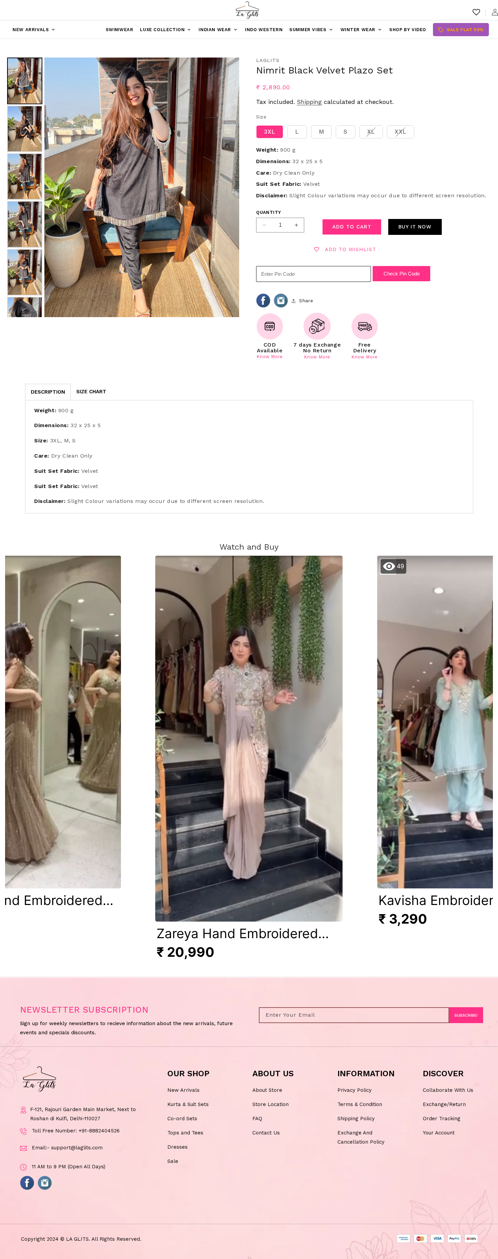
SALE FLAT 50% (461, 30)
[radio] (269, 132)
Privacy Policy (354, 1090)
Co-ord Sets (182, 1118)
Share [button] (306, 300)
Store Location (270, 1104)
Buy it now (415, 227)
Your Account (439, 1132)
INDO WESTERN (264, 29)
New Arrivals (183, 1090)
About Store (267, 1090)
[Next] (229, 187)
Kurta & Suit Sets (188, 1104)
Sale (172, 1161)
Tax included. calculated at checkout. (325, 101)
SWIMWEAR (119, 29)
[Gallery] (122, 187)
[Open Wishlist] (476, 12)
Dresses (177, 1147)
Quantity (268, 212)
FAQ (257, 1118)
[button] (249, 761)
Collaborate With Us (448, 1090)
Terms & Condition (359, 1104)
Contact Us (266, 1132)
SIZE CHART (91, 392)
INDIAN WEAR (218, 29)
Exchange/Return (444, 1104)
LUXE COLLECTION (166, 29)
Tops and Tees (185, 1132)
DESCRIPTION (48, 392)
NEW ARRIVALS (34, 29)
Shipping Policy (356, 1118)
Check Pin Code (401, 274)
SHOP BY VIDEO (407, 29)
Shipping (309, 101)
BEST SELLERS (81, 29)
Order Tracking (441, 1118)
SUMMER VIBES (311, 29)
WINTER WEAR (361, 29)
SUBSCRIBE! (466, 1015)
